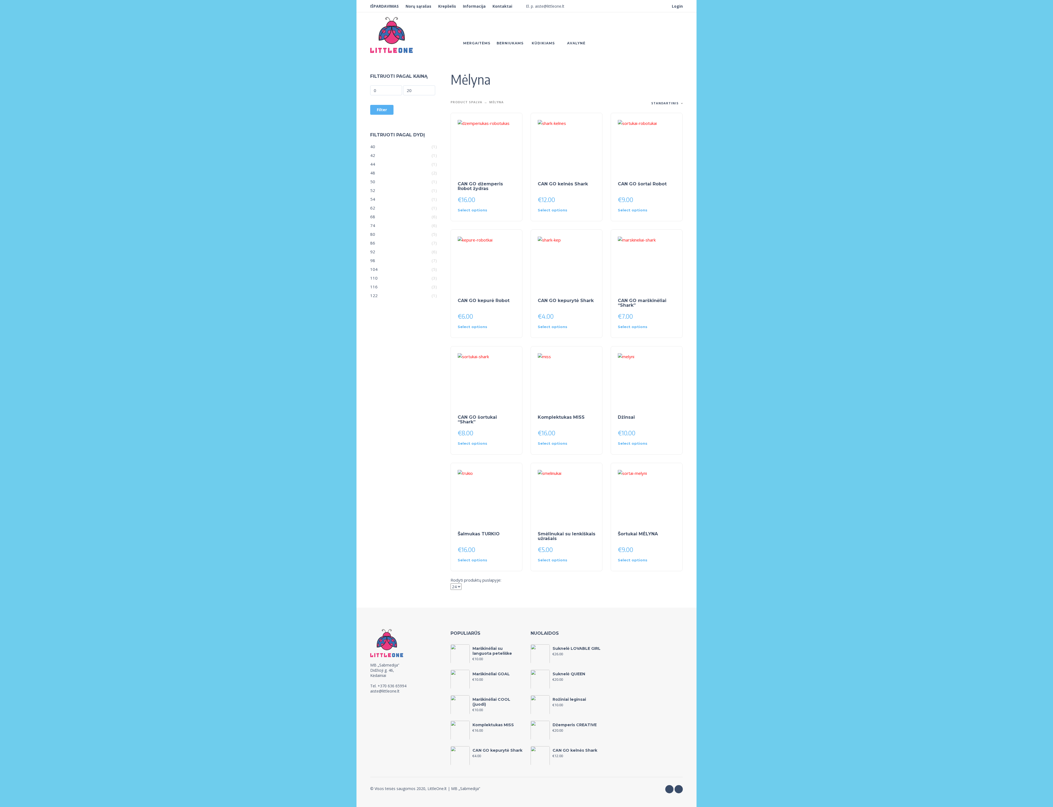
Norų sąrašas (418, 6)
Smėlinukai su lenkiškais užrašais (566, 536)
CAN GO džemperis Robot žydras (480, 186)
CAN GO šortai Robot (642, 183)
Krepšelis (447, 6)
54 (372, 199)
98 (372, 260)
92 (372, 251)
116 (374, 286)
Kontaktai (502, 6)
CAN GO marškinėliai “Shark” (642, 303)
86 (372, 242)
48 (372, 172)
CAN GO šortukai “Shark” (477, 419)
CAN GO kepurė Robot (483, 300)
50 (372, 181)
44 (372, 164)
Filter (382, 109)
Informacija (474, 6)
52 (372, 190)
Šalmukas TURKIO (479, 533)
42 (372, 155)
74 (372, 225)
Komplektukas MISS (561, 417)
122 (374, 295)
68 (372, 216)
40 (372, 146)
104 (374, 269)
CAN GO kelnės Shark (563, 183)
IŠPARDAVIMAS (384, 6)
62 (372, 207)
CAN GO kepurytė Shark (566, 300)
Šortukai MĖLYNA (638, 533)
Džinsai (626, 417)
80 (372, 234)
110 (374, 277)
